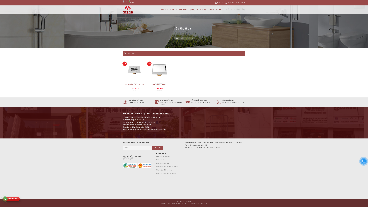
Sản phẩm (183, 10)
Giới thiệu (173, 10)
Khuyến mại (201, 10)
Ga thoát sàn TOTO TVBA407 (134, 85)
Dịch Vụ (192, 10)
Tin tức (218, 10)
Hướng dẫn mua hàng (163, 156)
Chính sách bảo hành (163, 163)
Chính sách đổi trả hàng (164, 170)
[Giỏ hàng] (243, 9)
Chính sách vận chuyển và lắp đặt (167, 167)
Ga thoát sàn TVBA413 (159, 85)
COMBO (211, 10)
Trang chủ (163, 10)
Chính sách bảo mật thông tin (166, 173)
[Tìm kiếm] (227, 9)
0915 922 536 (241, 2)
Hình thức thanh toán (163, 160)
